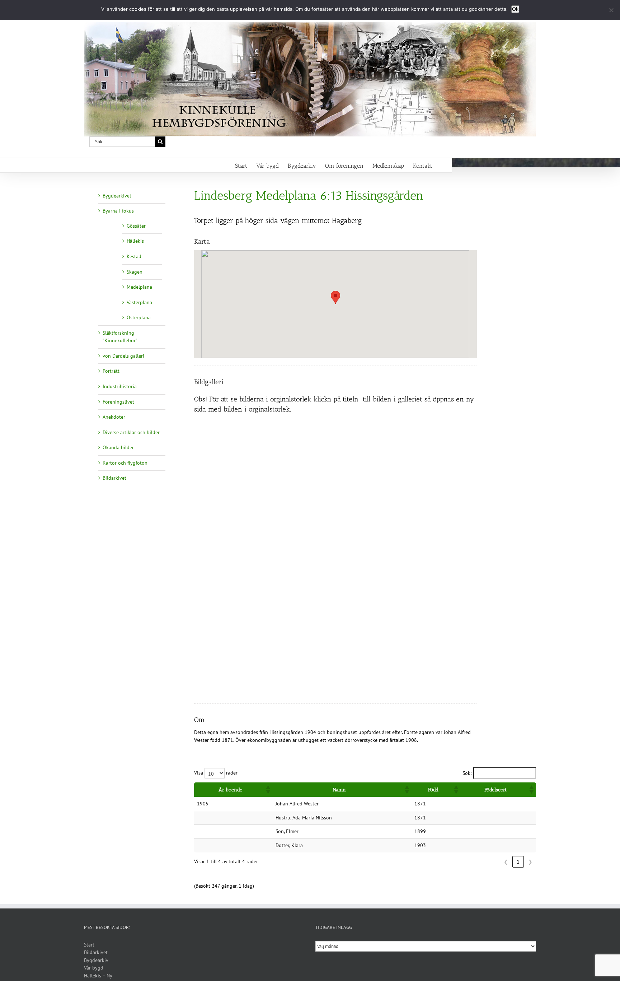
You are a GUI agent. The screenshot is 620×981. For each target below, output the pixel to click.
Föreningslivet (118, 402)
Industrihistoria (120, 386)
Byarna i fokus (118, 211)
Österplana (139, 317)
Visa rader (216, 773)
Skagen (134, 272)
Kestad (134, 256)
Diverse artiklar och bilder (131, 432)
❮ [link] (506, 862)
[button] (335, 297)
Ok (515, 9)
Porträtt (111, 371)
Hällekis (135, 241)
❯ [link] (530, 862)
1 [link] (518, 862)
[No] (611, 10)
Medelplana (139, 287)
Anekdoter (114, 417)
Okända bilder (118, 447)
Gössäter (136, 226)
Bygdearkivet (117, 195)
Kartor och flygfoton (125, 463)
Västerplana (139, 302)
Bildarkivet (114, 478)
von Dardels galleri (123, 356)
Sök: (466, 773)
